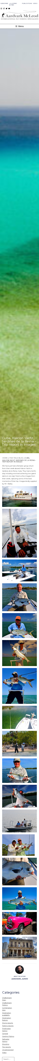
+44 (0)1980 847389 (13, 4)
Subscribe (4, 3)
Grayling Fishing (8, 1036)
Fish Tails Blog (16, 458)
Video (35, 3)
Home (5, 458)
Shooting (5, 1044)
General (5, 1034)
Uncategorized (7, 1050)
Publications (27, 3)
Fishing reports (7, 1026)
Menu (21, 26)
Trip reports (6, 1047)
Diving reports (7, 1023)
